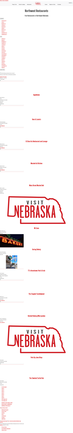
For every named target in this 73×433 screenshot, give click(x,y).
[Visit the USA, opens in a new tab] (3, 421)
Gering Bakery (36, 249)
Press (3, 414)
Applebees (36, 95)
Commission (4, 415)
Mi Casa (36, 228)
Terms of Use (4, 430)
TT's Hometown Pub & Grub (36, 271)
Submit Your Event (3, 76)
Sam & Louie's (36, 119)
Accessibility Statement (6, 428)
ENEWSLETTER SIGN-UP (6, 405)
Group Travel (4, 411)
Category (2, 18)
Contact (3, 417)
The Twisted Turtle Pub (36, 378)
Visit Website (2, 125)
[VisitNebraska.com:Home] (38, 4)
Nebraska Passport (5, 409)
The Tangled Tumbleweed (36, 294)
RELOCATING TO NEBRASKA (7, 404)
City (1, 36)
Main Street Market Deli (36, 185)
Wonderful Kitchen (36, 163)
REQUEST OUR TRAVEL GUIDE (7, 402)
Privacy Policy (4, 427)
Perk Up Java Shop (36, 357)
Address (1, 425)
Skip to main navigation (4, 0)
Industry (3, 412)
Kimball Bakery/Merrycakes (36, 316)
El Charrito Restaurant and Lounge (36, 141)
